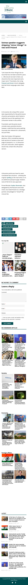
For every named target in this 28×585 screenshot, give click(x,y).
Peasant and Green (8, 83)
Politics (4, 333)
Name (3, 304)
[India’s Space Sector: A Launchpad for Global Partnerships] (5, 527)
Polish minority (7, 229)
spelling (9, 177)
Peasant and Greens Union (10, 226)
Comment (4, 292)
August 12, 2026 (13, 523)
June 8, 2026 (5, 559)
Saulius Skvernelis (16, 185)
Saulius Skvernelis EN (8, 232)
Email (3, 308)
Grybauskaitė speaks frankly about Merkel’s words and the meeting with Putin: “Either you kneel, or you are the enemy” (17, 536)
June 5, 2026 (5, 570)
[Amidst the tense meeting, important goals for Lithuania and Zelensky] (5, 546)
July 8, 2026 (12, 549)
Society (4, 373)
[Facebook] (15, 582)
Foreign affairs (7, 453)
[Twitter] (12, 582)
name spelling (9, 223)
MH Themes (14, 580)
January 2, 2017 (6, 51)
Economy (5, 413)
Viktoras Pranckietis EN (9, 235)
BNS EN (13, 51)
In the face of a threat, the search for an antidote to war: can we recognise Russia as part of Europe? (17, 519)
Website (4, 313)
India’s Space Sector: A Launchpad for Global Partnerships (15, 527)
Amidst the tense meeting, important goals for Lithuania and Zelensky (17, 546)
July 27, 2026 (5, 541)
